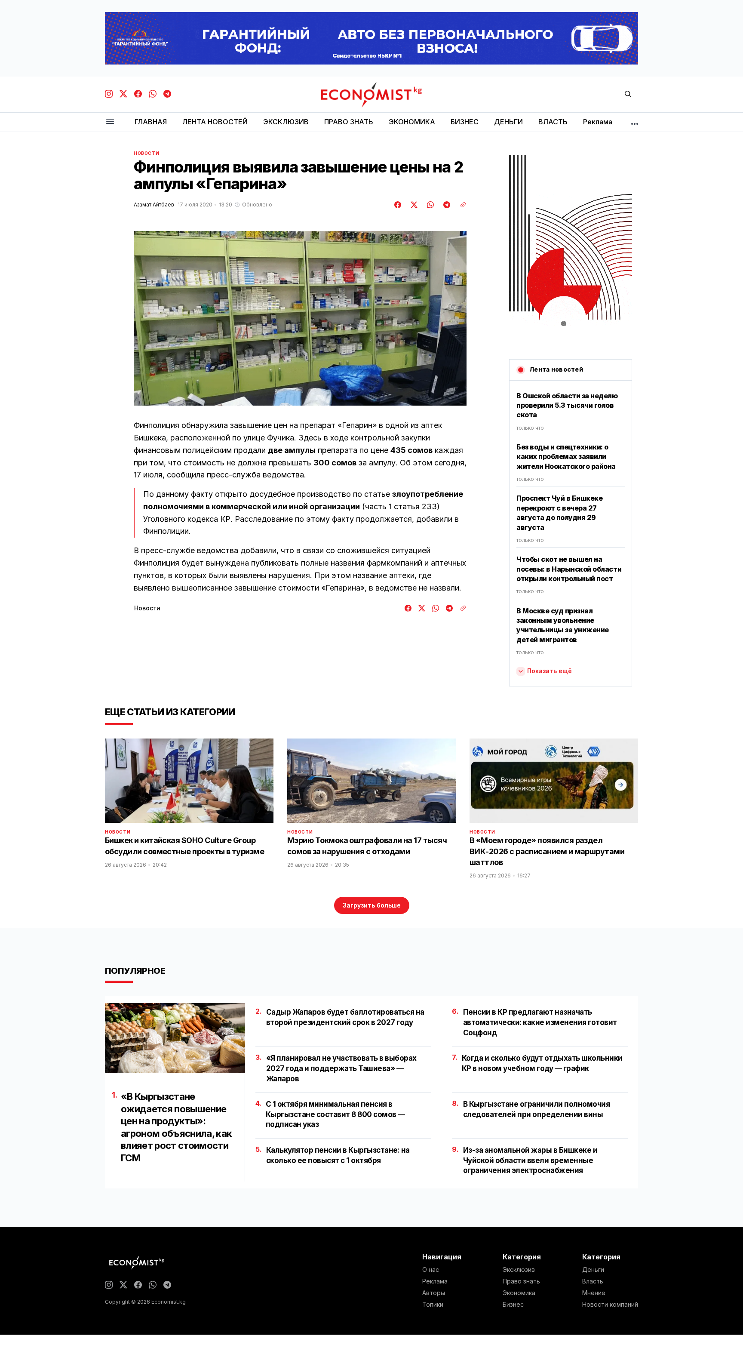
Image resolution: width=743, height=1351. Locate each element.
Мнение (593, 1292)
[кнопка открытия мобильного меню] (110, 122)
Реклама (435, 1281)
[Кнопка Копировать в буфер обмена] (460, 204)
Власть (592, 1281)
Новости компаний (610, 1304)
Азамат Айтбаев (154, 205)
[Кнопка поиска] (627, 94)
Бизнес (513, 1304)
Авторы (433, 1292)
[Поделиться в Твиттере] (413, 204)
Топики (432, 1304)
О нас (430, 1269)
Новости (146, 153)
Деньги (593, 1269)
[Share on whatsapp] (429, 204)
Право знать (521, 1281)
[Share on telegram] (445, 204)
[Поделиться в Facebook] (398, 204)
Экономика (519, 1292)
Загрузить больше (372, 905)
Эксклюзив (519, 1269)
